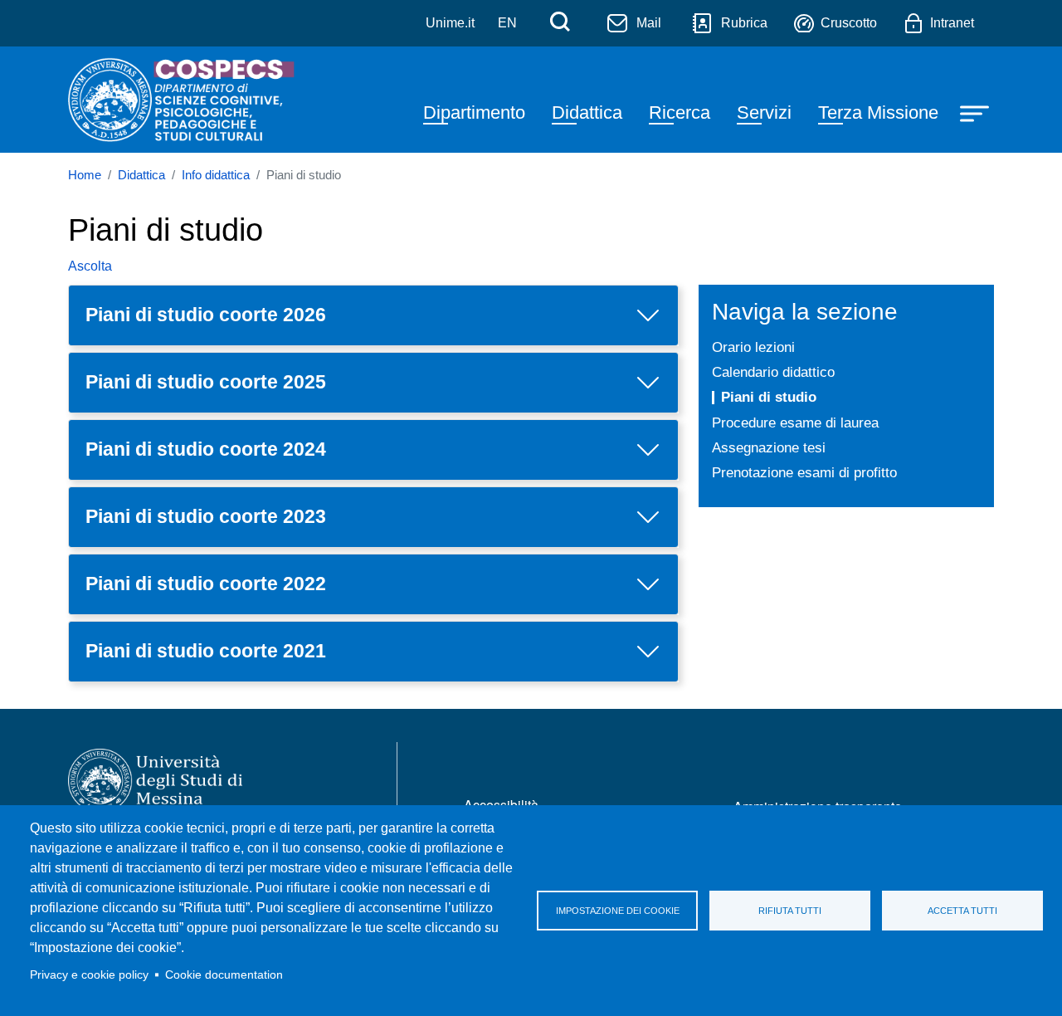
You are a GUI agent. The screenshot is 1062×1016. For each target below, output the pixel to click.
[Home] (183, 99)
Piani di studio (768, 396)
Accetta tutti (962, 911)
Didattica (587, 112)
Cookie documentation (224, 975)
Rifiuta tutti (789, 911)
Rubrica (744, 23)
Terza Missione (878, 112)
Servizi (764, 112)
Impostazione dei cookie (618, 911)
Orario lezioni (753, 347)
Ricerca (679, 112)
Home (84, 175)
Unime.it (450, 23)
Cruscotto (849, 23)
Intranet (952, 23)
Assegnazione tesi (769, 447)
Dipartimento (474, 112)
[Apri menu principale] (976, 113)
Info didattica (216, 175)
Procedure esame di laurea (795, 422)
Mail (648, 23)
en (507, 23)
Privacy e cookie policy (89, 975)
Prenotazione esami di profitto (804, 472)
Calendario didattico (773, 372)
